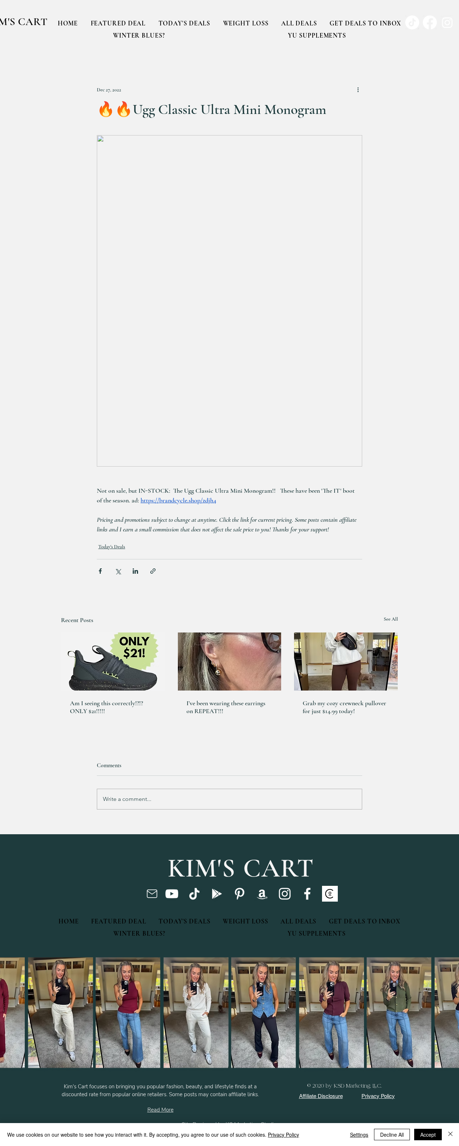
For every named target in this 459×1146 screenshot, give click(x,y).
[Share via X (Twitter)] (117, 571)
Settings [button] (359, 1134)
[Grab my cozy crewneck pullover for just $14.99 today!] (346, 661)
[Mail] (152, 894)
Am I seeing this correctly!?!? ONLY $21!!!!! (106, 707)
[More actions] (358, 89)
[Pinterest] (239, 894)
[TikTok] (194, 894)
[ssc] (330, 894)
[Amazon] (262, 894)
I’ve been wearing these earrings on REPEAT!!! (225, 707)
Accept (428, 1134)
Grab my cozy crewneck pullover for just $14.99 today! (344, 707)
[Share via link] (153, 571)
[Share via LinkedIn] (135, 571)
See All (391, 619)
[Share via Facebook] (100, 571)
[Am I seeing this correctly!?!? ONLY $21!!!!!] (113, 661)
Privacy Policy (283, 1134)
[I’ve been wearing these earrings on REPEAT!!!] (229, 661)
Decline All (392, 1134)
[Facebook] (307, 894)
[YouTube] (172, 894)
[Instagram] (285, 894)
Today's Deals (111, 547)
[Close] (450, 1134)
